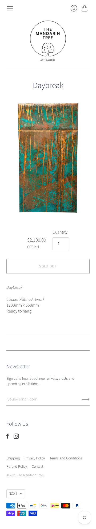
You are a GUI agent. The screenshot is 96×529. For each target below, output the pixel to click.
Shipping (13, 458)
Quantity (60, 232)
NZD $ (13, 493)
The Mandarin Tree (30, 475)
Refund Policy (16, 466)
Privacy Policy (35, 458)
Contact (37, 466)
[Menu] (9, 8)
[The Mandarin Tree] (48, 40)
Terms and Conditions (66, 458)
